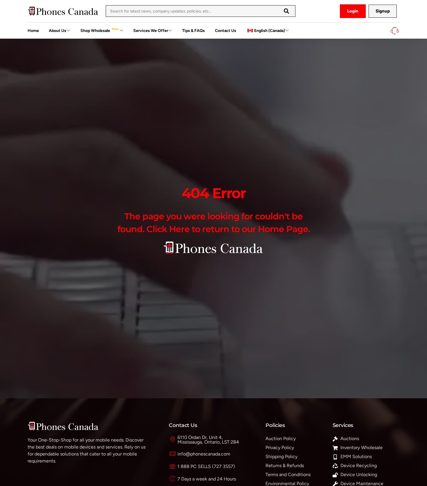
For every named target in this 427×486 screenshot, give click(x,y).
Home (33, 30)
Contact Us (225, 30)
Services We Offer (150, 30)
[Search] (286, 11)
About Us (57, 30)
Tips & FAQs (193, 30)
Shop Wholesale (99, 30)
